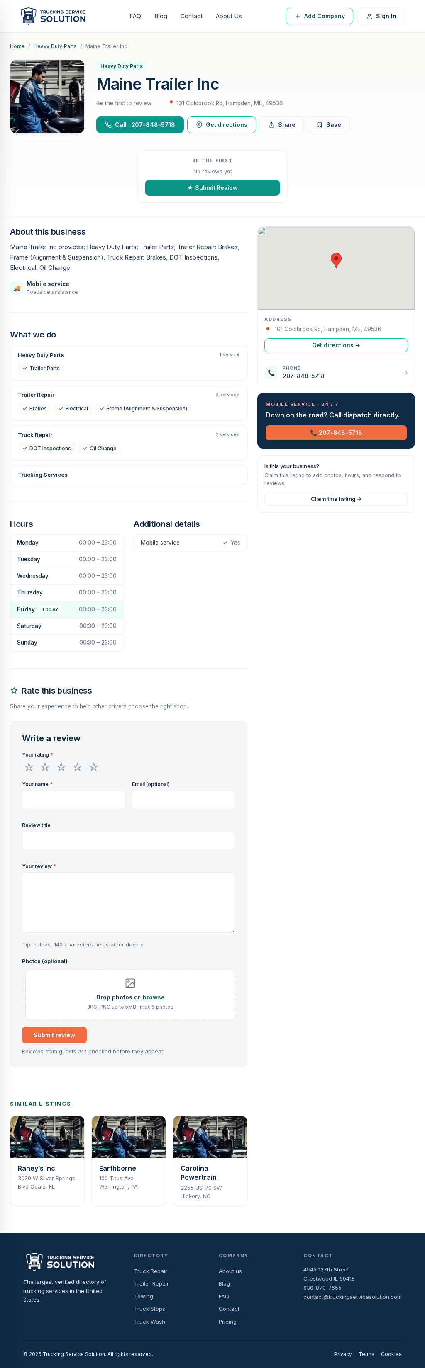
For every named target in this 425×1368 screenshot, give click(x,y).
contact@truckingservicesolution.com (352, 1296)
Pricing (228, 1321)
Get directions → (336, 345)
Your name (37, 784)
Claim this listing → (336, 498)
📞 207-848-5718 (336, 432)
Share (287, 124)
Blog (160, 15)
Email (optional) (151, 784)
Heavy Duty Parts (55, 46)
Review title (36, 825)
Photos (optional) (45, 961)
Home (17, 46)
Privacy (343, 1354)
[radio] (29, 767)
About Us (229, 15)
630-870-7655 (322, 1287)
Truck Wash (149, 1321)
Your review (39, 866)
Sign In (386, 15)
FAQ (135, 15)
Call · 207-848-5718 (145, 124)
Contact (192, 15)
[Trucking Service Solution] (52, 16)
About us (230, 1271)
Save (333, 124)
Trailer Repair (151, 1283)
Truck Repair (150, 1271)
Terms (366, 1354)
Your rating (37, 755)
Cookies (391, 1354)
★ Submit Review (212, 187)
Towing (143, 1296)
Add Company (324, 15)
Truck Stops (149, 1308)
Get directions (226, 124)
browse (154, 997)
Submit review (54, 1034)
